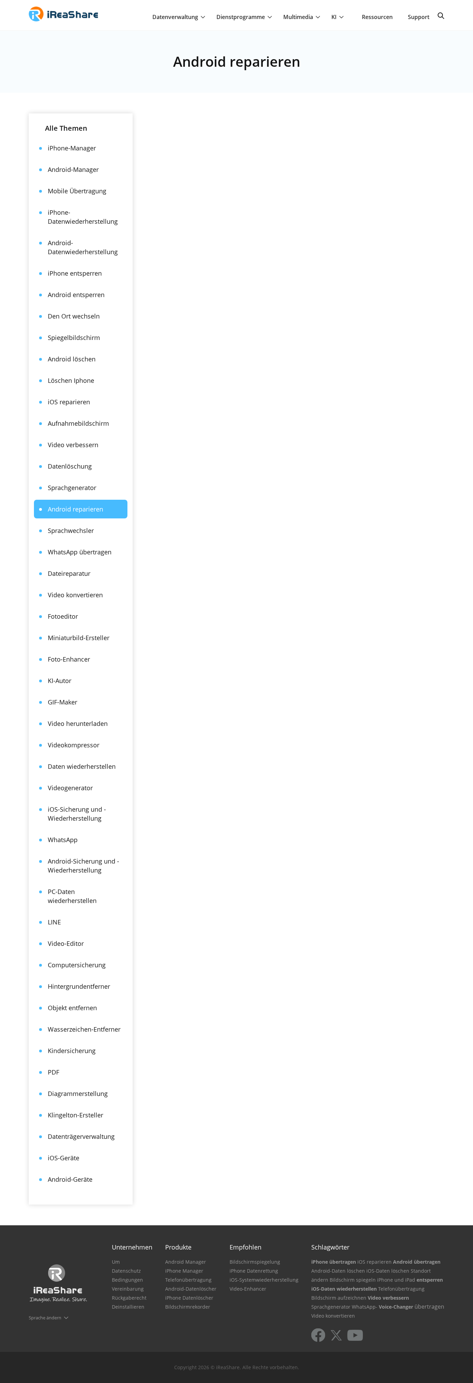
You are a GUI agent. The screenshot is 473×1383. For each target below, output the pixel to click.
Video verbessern (73, 445)
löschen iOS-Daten (368, 1270)
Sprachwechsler (71, 530)
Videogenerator (70, 788)
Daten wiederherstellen (82, 766)
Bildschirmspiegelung (255, 1261)
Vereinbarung (128, 1288)
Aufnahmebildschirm (78, 423)
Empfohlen (245, 1247)
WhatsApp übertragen (79, 552)
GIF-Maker (62, 702)
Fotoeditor (63, 616)
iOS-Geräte (63, 1158)
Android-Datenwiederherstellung (83, 247)
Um (116, 1261)
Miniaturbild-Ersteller (78, 638)
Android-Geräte (70, 1179)
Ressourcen (377, 17)
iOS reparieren (69, 402)
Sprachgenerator (72, 487)
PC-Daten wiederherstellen (72, 896)
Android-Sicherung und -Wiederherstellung (83, 865)
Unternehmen (132, 1247)
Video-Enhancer (248, 1288)
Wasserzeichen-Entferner (84, 1029)
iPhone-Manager (72, 148)
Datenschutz (126, 1270)
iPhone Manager (184, 1270)
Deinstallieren (128, 1306)
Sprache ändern (45, 1318)
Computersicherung (77, 965)
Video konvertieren (75, 595)
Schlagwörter (330, 1247)
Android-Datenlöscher (190, 1288)
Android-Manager (73, 169)
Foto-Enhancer (69, 659)
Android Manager (185, 1261)
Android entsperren (76, 295)
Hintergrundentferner (79, 986)
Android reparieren (75, 509)
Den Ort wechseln (74, 316)
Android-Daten (328, 1270)
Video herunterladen (78, 723)
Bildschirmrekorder (187, 1306)
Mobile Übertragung (77, 191)
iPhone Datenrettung (254, 1270)
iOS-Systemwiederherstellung (264, 1279)
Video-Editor (66, 943)
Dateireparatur (69, 573)
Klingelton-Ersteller (75, 1115)
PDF (53, 1072)
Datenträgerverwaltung (81, 1136)
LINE (54, 922)
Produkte (178, 1247)
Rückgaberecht (129, 1297)
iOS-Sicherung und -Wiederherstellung (77, 813)
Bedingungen (127, 1279)
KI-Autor (59, 680)
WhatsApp (63, 840)
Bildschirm (342, 1279)
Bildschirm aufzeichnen (338, 1297)
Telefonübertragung (188, 1279)
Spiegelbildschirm (74, 337)
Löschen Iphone (71, 380)
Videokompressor (73, 745)
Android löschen (72, 359)
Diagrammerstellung (78, 1093)
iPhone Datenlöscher (189, 1297)
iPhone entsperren (75, 273)
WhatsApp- (364, 1306)
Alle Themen (66, 128)
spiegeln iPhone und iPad (385, 1279)
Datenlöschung (70, 466)
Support (418, 17)
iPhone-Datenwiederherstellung (83, 216)
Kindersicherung (72, 1051)
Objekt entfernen (72, 1008)
